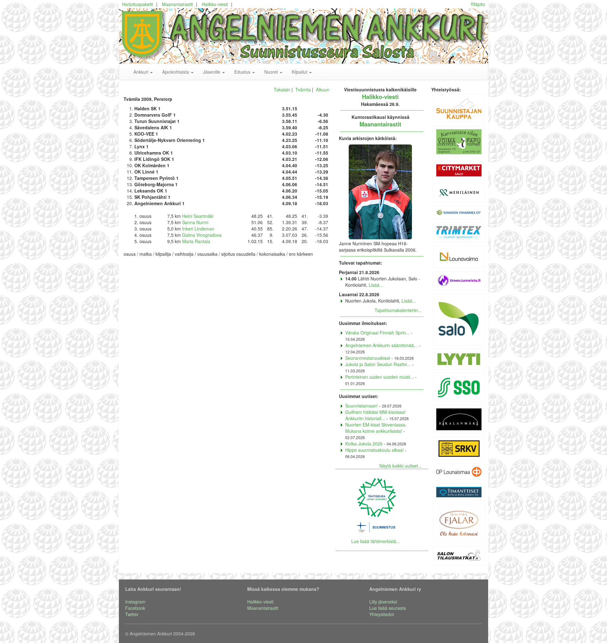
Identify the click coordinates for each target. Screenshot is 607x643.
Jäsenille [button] (212, 72)
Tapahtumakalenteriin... (398, 310)
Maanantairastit (177, 4)
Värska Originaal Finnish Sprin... (377, 332)
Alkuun (322, 89)
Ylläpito (477, 4)
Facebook (135, 608)
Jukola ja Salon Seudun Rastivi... (378, 364)
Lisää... (376, 285)
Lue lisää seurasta (387, 608)
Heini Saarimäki (197, 216)
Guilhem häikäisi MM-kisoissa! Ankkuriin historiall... (375, 415)
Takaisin (282, 89)
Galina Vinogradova (202, 235)
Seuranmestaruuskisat (367, 358)
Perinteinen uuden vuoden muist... (379, 377)
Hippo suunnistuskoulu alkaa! (374, 450)
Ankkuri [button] (141, 72)
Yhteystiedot (381, 614)
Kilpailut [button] (300, 72)
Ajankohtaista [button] (176, 72)
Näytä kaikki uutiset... (400, 465)
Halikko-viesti (215, 4)
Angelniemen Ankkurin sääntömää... (381, 345)
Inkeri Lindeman (198, 228)
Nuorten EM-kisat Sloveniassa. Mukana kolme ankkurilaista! (376, 427)
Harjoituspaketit (137, 4)
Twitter (131, 614)
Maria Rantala (196, 241)
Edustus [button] (243, 72)
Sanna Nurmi (195, 222)
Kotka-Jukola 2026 (364, 443)
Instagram (135, 601)
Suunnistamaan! (361, 405)
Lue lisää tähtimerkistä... (375, 541)
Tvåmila (303, 89)
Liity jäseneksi (383, 601)
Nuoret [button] (271, 72)
